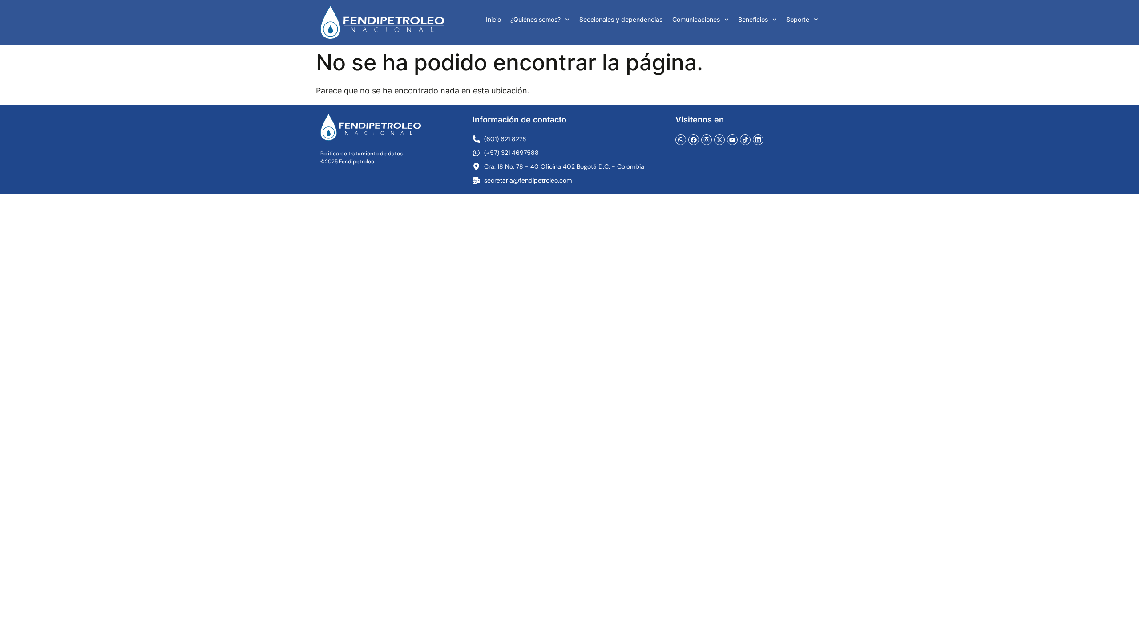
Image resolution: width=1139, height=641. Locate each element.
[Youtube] (732, 139)
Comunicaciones (696, 19)
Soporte (797, 19)
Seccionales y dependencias (620, 19)
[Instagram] (706, 139)
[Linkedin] (758, 139)
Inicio (493, 19)
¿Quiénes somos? (535, 19)
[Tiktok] (745, 139)
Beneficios (753, 19)
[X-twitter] (719, 139)
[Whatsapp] (680, 139)
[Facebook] (693, 139)
